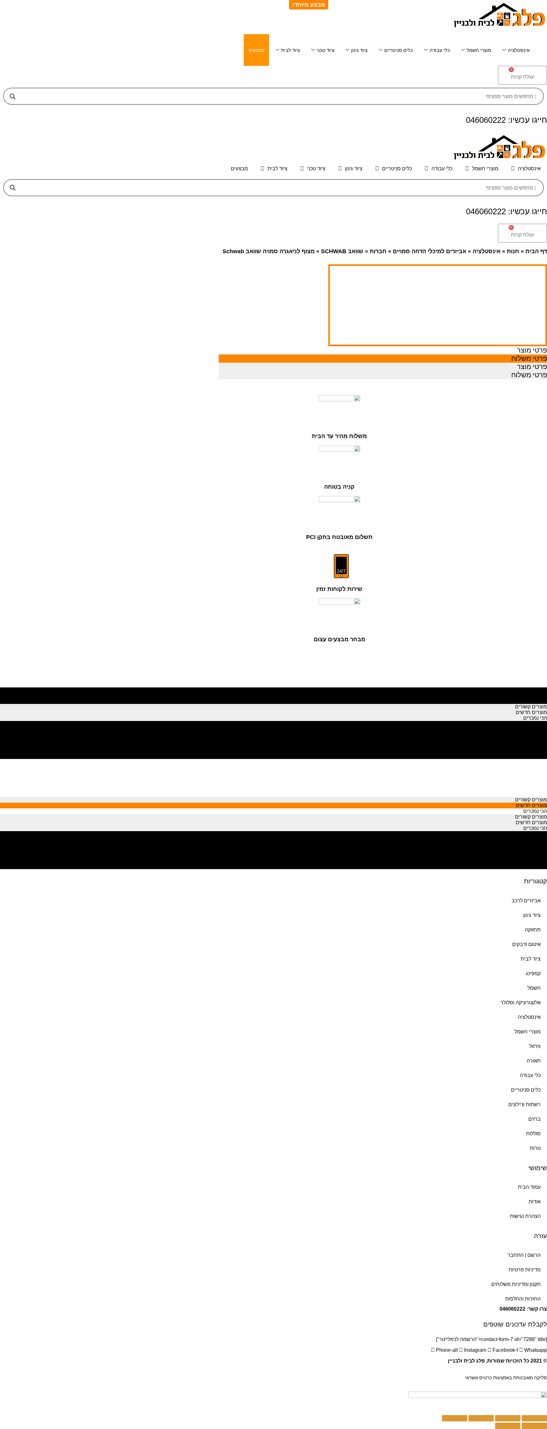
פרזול (535, 1046)
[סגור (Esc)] (534, 1418)
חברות (378, 251)
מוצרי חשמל (479, 50)
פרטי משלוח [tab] (529, 358)
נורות (535, 1148)
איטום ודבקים (526, 944)
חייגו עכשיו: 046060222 (506, 120)
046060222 (512, 1309)
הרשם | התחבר (524, 1255)
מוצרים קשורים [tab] (531, 689)
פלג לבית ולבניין (466, 1360)
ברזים (534, 1119)
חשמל (534, 988)
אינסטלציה (519, 50)
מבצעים (256, 50)
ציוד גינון (359, 50)
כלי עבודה (440, 50)
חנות (513, 251)
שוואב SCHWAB (342, 251)
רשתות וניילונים (524, 1104)
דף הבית (536, 251)
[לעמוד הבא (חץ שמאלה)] (507, 1426)
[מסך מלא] (481, 1418)
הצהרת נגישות (525, 1216)
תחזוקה (533, 929)
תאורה (534, 1060)
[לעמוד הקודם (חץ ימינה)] (534, 1426)
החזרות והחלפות (523, 1298)
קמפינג (533, 973)
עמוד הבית (529, 1187)
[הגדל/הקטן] (454, 1418)
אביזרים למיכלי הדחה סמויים (429, 251)
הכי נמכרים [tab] (535, 701)
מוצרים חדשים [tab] (531, 695)
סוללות (533, 1133)
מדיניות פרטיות (525, 1269)
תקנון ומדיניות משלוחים (516, 1284)
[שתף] (507, 1418)
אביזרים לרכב (526, 900)
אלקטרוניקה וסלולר (520, 1002)
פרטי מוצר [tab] (532, 350)
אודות (535, 1201)
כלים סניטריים (398, 50)
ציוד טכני (325, 50)
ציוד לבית (290, 50)
